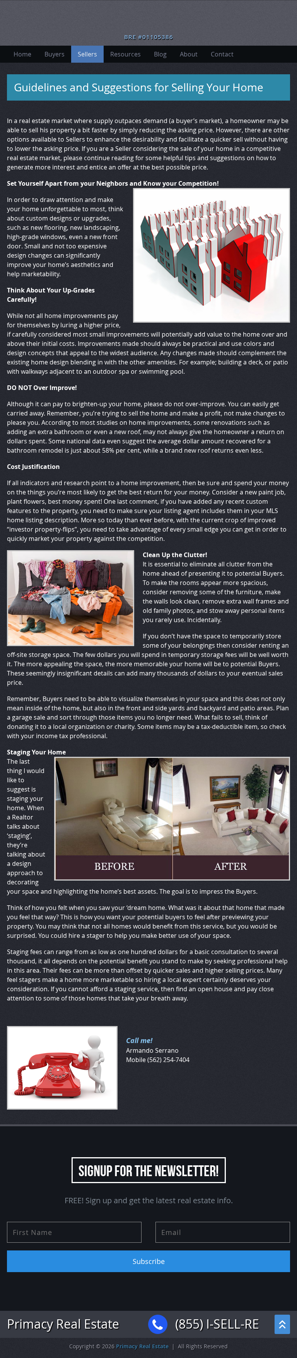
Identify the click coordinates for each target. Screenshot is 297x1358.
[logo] (148, 19)
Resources (125, 54)
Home (22, 54)
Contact (222, 54)
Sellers (87, 54)
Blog (160, 54)
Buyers (54, 54)
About (189, 54)
